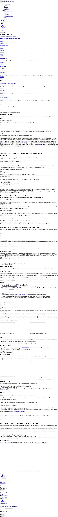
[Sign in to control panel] (3, 503)
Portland (36, 146)
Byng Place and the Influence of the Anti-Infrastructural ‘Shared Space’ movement (17, 294)
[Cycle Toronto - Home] (7, 1)
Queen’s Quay (37, 388)
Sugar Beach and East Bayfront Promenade (47, 388)
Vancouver (29, 146)
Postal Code (2, 489)
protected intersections (41, 143)
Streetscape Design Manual (25, 347)
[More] (2, 23)
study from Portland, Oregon (20, 134)
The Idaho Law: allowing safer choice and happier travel (12, 415)
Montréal (26, 146)
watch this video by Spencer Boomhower (19, 411)
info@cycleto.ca (5, 495)
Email (2, 488)
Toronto (13, 146)
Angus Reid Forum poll (25, 141)
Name (1, 487)
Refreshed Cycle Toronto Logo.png (8, 302)
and (34, 146)
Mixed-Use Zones (11, 289)
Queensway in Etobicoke (4, 389)
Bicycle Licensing (3, 233)
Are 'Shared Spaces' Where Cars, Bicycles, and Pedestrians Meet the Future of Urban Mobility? (19, 292)
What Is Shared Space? (5, 284)
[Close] (1, 104)
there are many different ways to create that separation (30, 137)
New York (32, 146)
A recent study (39, 144)
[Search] (1, 2)
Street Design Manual (16, 285)
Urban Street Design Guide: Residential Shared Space (10, 286)
